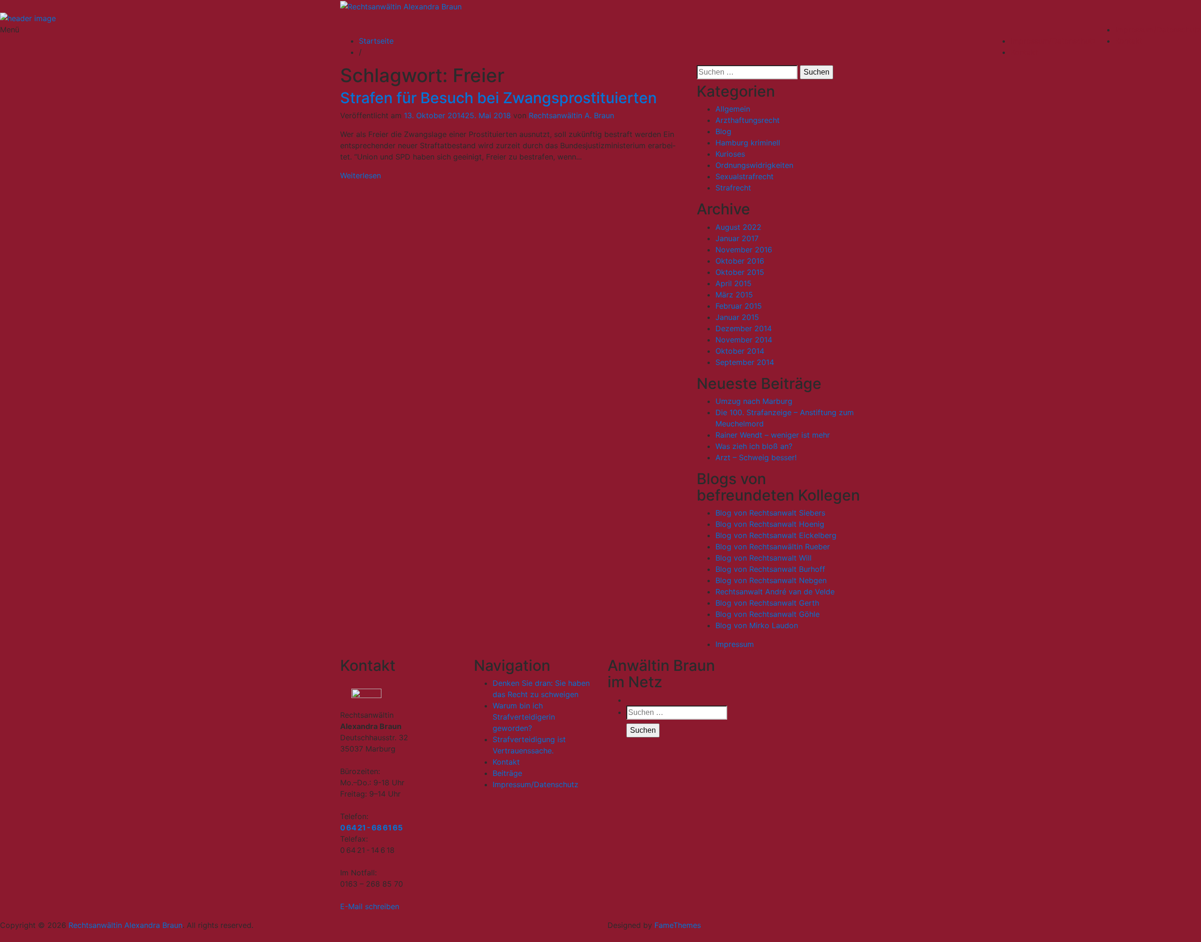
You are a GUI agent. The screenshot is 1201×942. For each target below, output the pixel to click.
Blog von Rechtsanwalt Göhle (767, 614)
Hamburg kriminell (747, 142)
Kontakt (1128, 41)
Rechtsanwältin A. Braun (571, 115)
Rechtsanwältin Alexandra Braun (125, 925)
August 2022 (738, 227)
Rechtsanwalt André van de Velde (775, 591)
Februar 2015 (738, 306)
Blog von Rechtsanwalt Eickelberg (775, 535)
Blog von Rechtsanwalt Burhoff (770, 569)
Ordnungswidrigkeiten (754, 165)
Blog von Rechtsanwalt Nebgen (771, 580)
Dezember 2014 (743, 328)
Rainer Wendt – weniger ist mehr (772, 435)
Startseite (376, 41)
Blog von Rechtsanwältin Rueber (772, 546)
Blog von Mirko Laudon (756, 625)
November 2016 (743, 249)
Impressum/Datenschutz (1158, 29)
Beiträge (507, 773)
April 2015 (733, 283)
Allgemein (732, 109)
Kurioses (730, 154)
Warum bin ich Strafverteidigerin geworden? (524, 717)
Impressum (734, 644)
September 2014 (744, 362)
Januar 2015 (737, 317)
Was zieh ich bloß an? (753, 446)
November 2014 (743, 339)
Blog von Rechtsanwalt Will (763, 557)
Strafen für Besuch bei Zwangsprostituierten (498, 98)
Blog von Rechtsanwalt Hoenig (769, 524)
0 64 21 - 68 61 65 (371, 827)
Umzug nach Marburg (753, 401)
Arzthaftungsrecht (747, 120)
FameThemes (677, 925)
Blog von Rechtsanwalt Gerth (767, 603)
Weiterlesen (360, 175)
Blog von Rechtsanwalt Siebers (770, 512)
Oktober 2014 (739, 351)
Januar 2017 (737, 238)
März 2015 (734, 294)
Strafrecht (733, 187)
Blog (723, 131)
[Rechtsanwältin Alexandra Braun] (28, 18)
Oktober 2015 (739, 272)
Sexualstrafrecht (744, 176)
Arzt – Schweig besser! (756, 457)
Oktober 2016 (739, 261)
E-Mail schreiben (369, 906)
